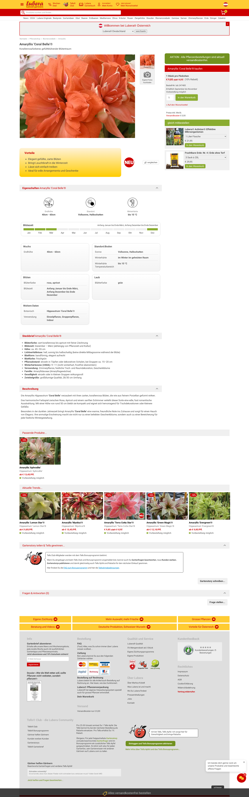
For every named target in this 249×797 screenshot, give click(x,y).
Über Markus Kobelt (136, 683)
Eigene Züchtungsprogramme (140, 652)
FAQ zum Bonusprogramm (75, 568)
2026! (32, 18)
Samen (184, 18)
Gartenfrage (102, 741)
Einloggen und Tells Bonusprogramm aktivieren (150, 743)
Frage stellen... (217, 602)
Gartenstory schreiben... (212, 581)
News (25, 18)
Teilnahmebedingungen (108, 568)
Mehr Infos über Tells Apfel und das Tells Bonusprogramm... (153, 749)
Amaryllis (62, 39)
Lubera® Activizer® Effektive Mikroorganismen (200, 130)
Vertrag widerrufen (186, 692)
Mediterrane (105, 18)
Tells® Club (32, 726)
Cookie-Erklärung (185, 683)
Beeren (84, 18)
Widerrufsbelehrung (186, 687)
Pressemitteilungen (136, 695)
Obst (78, 18)
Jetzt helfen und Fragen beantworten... (45, 780)
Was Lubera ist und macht (139, 687)
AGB (180, 679)
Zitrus (114, 18)
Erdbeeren (93, 18)
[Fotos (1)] (147, 61)
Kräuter (122, 18)
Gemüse (175, 18)
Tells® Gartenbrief (36, 747)
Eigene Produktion (135, 656)
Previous (23, 505)
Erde (206, 18)
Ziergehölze (140, 18)
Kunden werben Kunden (38, 739)
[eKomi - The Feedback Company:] (188, 650)
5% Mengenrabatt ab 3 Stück (140, 648)
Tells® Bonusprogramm (38, 730)
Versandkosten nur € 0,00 (88, 711)
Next (225, 505)
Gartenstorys (33, 743)
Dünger (213, 18)
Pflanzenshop (35, 39)
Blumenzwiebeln (162, 18)
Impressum (183, 671)
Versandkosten (173, 115)
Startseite (23, 39)
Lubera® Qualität (135, 644)
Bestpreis (57, 18)
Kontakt (131, 703)
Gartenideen (68, 18)
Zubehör (222, 18)
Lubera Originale (44, 18)
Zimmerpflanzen (195, 18)
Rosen (130, 18)
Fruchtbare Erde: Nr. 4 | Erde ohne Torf (205, 152)
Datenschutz (183, 675)
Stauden (150, 18)
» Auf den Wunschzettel (177, 105)
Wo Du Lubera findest (137, 691)
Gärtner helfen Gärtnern (38, 734)
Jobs (129, 699)
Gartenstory (111, 738)
